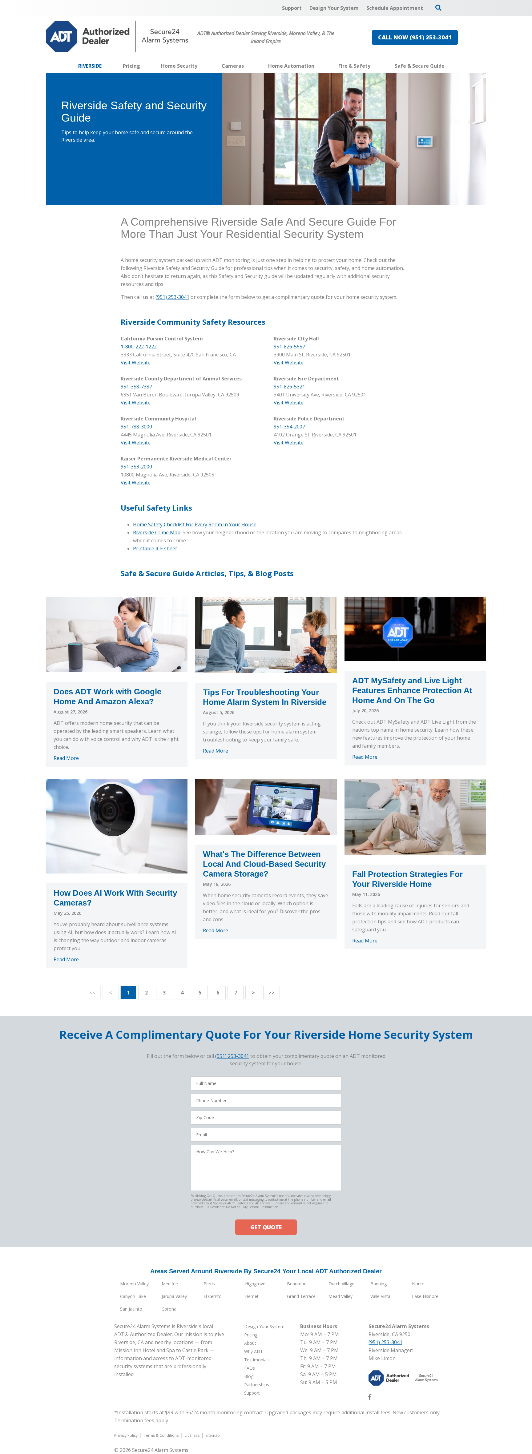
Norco (418, 1284)
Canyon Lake (133, 1296)
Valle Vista (380, 1296)
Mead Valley (340, 1296)
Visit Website (289, 362)
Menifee (170, 1284)
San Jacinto (131, 1309)
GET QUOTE (266, 1227)
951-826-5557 (289, 346)
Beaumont (297, 1284)
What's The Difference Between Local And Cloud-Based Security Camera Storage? (264, 864)
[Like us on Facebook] (370, 1398)
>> (271, 992)
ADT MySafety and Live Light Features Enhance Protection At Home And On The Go (412, 690)
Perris (209, 1284)
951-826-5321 (289, 386)
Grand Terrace (301, 1296)
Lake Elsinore (425, 1296)
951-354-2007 (289, 426)
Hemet (252, 1296)
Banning (378, 1284)
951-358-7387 (136, 386)
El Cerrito (213, 1296)
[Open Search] (438, 8)
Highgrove (255, 1284)
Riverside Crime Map (156, 532)
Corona (169, 1309)
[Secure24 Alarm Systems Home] (117, 36)
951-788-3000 (136, 426)
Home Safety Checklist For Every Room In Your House (194, 524)
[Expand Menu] (200, 66)
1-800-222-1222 (139, 346)
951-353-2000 (136, 466)
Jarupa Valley (174, 1296)
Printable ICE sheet (155, 548)
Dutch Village (341, 1284)
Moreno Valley (134, 1284)
